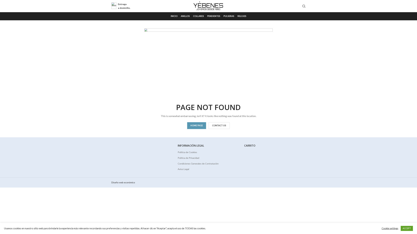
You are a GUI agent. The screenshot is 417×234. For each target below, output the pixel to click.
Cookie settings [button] (390, 228)
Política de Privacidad (188, 157)
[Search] (304, 6)
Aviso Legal (183, 169)
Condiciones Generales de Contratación (198, 163)
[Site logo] (208, 5)
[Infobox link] (120, 6)
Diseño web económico (123, 182)
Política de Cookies (187, 152)
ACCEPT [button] (407, 228)
